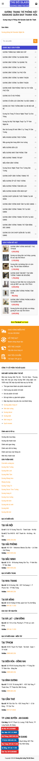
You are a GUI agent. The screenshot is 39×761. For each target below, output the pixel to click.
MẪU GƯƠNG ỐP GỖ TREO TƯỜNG (14, 181)
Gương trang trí (6, 493)
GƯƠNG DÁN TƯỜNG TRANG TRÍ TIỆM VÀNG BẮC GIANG (17, 226)
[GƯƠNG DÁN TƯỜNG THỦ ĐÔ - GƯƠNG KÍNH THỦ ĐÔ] (19, 4)
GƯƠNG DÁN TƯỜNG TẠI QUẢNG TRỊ (15, 62)
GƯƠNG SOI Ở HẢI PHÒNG (11, 96)
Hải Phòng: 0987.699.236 (10, 736)
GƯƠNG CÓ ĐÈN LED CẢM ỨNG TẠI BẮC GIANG (18, 101)
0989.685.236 (11, 592)
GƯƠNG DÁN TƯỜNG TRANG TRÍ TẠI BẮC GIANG (16, 210)
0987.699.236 (11, 553)
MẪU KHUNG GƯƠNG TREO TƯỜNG (14, 137)
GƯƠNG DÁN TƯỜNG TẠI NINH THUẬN (15, 78)
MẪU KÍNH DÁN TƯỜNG (11, 163)
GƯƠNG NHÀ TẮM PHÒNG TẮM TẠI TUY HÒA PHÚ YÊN (18, 89)
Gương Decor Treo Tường (10, 489)
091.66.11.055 (11, 606)
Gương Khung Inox (7, 478)
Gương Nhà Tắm (7, 475)
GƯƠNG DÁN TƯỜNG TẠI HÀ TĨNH (14, 67)
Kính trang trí (8, 420)
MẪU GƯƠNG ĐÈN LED (10, 147)
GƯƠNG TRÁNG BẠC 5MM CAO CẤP (14, 52)
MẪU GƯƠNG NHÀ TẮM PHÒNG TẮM (15, 153)
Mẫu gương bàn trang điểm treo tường (15, 142)
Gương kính (5, 508)
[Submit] (35, 41)
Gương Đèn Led (7, 471)
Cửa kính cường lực (8, 463)
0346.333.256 (11, 540)
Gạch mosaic (8, 423)
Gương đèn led (6, 512)
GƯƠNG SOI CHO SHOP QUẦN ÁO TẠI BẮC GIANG (17, 234)
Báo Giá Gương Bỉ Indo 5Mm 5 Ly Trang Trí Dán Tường (18, 130)
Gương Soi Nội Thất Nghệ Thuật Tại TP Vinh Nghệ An (17, 123)
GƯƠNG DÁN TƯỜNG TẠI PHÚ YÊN (14, 73)
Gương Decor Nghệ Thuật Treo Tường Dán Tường (16, 169)
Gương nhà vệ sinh (7, 505)
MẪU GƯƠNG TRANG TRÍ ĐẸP (12, 158)
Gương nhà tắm (6, 501)
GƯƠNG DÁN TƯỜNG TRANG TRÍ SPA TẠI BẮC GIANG (18, 218)
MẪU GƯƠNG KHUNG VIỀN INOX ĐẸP (15, 191)
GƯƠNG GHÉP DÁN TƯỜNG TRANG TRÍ (16, 176)
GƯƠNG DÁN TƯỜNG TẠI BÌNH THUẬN (15, 83)
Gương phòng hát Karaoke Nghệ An (13, 32)
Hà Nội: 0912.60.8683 (9, 729)
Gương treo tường (7, 497)
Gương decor (8, 412)
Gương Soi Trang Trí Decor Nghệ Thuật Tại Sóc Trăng (18, 115)
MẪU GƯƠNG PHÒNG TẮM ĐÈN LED (15, 186)
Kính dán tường (8, 409)
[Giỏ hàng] (36, 3)
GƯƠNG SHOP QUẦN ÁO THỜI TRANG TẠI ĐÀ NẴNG (18, 197)
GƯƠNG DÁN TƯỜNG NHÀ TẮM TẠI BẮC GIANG (18, 204)
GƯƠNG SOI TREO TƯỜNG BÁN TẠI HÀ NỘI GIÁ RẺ (18, 107)
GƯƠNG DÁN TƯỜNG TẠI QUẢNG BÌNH (15, 57)
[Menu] (3, 3)
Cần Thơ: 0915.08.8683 (9, 752)
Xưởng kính (7, 416)
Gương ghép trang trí (10, 405)
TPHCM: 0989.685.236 (9, 740)
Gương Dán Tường (7, 467)
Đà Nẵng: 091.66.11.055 (9, 748)
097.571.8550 (11, 710)
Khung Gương (6, 482)
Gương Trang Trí (7, 486)
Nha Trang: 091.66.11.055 (10, 744)
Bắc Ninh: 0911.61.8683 (9, 732)
